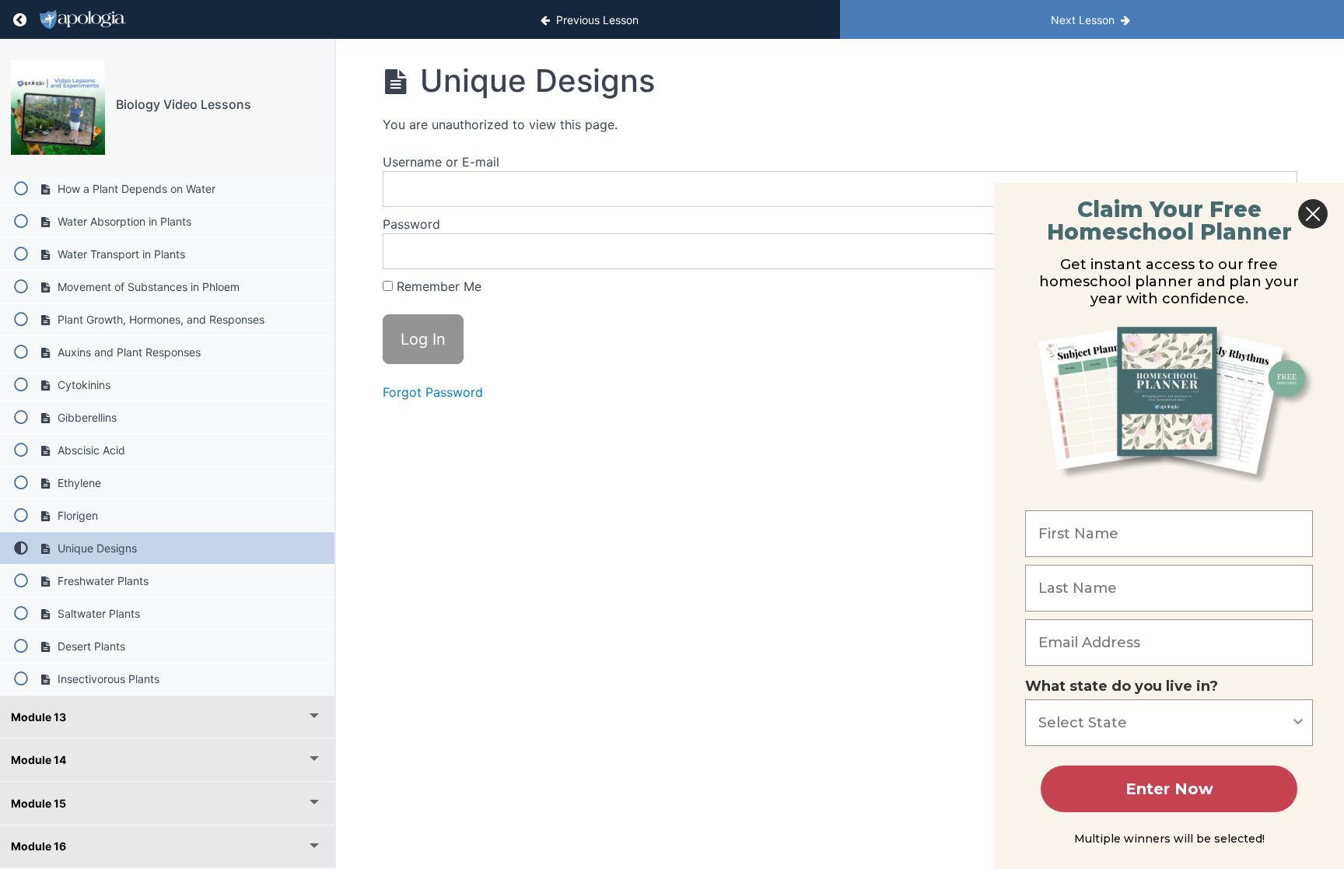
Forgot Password (433, 392)
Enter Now (1169, 789)
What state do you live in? (1121, 686)
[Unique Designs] (58, 108)
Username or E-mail (441, 162)
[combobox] (1164, 722)
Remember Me (437, 286)
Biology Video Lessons (183, 104)
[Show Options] (1298, 722)
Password (411, 224)
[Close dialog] (1312, 214)
